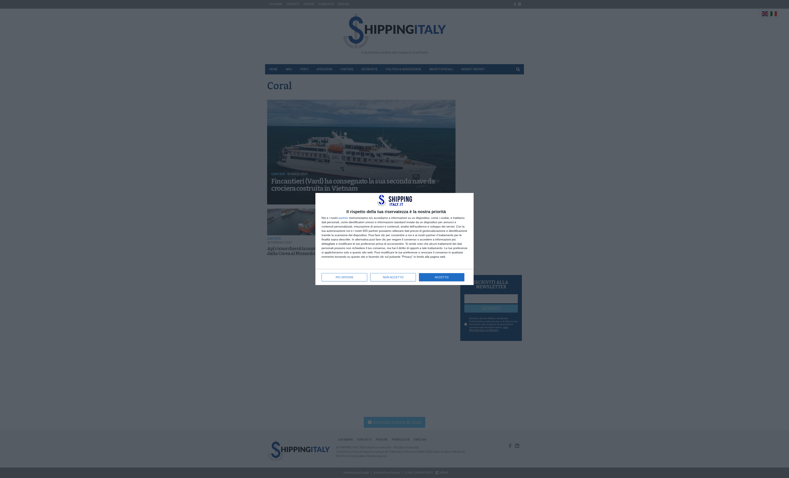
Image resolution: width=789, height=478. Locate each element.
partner (343, 217)
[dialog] (394, 239)
